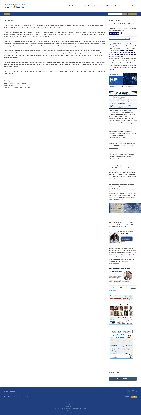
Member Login (132, 14)
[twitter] (128, 391)
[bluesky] (133, 391)
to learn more (122, 226)
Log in (133, 396)
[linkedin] (136, 391)
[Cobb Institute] (15, 5)
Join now (126, 396)
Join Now (7, 14)
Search (124, 14)
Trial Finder (114, 226)
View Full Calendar (122, 379)
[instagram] (130, 391)
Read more (116, 158)
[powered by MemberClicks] (70, 413)
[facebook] (125, 391)
